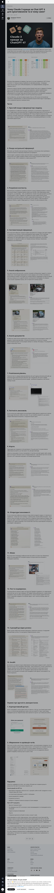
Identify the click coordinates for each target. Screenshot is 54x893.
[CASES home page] (3, 2)
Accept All (11, 889)
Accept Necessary (21, 889)
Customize (31, 889)
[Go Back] (8, 2)
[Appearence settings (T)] (3, 885)
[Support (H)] (3, 878)
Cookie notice (20, 886)
